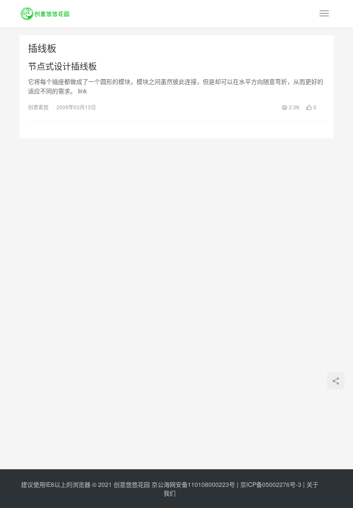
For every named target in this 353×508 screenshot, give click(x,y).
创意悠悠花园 (132, 484)
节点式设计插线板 (62, 66)
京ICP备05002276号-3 (270, 484)
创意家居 (38, 107)
